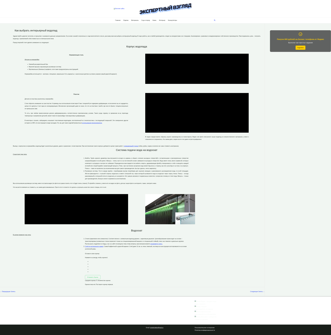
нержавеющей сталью (131, 146)
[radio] (138, 261)
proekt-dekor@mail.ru (156, 327)
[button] (214, 20)
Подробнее (300, 47)
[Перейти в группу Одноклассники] (206, 313)
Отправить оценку (92, 277)
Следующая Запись (257, 291)
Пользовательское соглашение (205, 327)
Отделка (125, 20)
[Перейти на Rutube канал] (206, 302)
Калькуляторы (172, 20)
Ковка (154, 20)
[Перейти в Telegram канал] (206, 308)
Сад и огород (145, 20)
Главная (118, 20)
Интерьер (162, 20)
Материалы (135, 20)
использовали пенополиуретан (92, 123)
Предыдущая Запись (7, 291)
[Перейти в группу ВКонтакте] (206, 318)
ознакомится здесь (156, 244)
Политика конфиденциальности (205, 330)
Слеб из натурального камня (94, 246)
